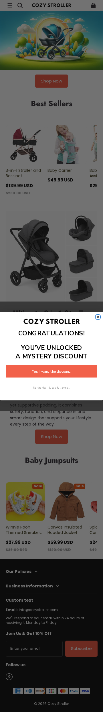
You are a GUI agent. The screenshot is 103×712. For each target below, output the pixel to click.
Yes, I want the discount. (51, 371)
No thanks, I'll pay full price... (51, 387)
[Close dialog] (98, 317)
